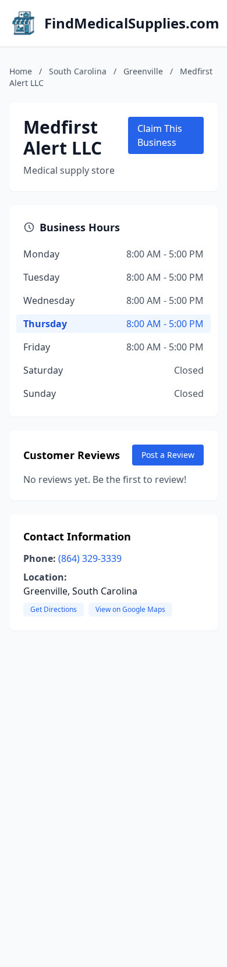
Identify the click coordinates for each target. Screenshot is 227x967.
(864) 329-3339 (90, 558)
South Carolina (78, 71)
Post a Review (167, 454)
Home (20, 71)
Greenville (143, 71)
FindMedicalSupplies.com (131, 23)
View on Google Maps (130, 609)
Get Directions (53, 609)
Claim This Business (159, 135)
